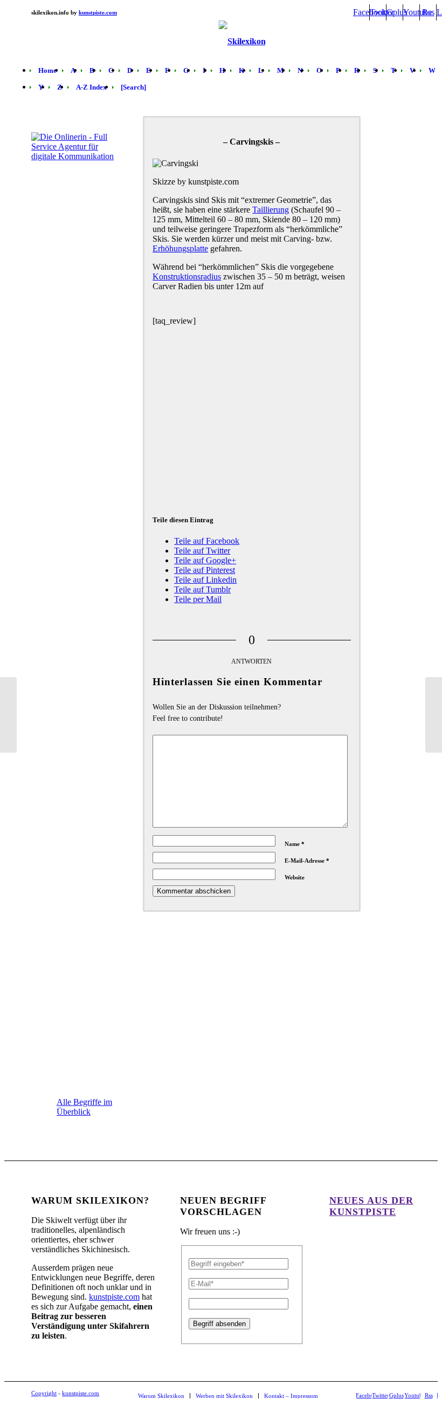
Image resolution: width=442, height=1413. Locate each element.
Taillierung (270, 209)
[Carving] (8, 715)
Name (295, 844)
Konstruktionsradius (187, 276)
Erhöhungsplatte (180, 248)
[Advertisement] (252, 417)
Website (295, 877)
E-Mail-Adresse (307, 860)
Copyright (44, 1393)
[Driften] (433, 715)
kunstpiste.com (114, 1296)
